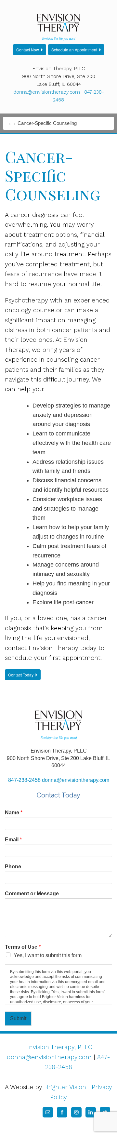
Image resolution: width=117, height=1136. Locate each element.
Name (13, 812)
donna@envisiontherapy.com (46, 92)
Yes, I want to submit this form (48, 955)
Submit (18, 1018)
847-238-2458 (24, 780)
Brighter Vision (65, 1087)
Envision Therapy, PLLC (58, 1047)
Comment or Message (32, 893)
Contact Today (20, 674)
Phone (13, 866)
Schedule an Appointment (74, 49)
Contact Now (27, 49)
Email (13, 839)
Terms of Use (23, 947)
